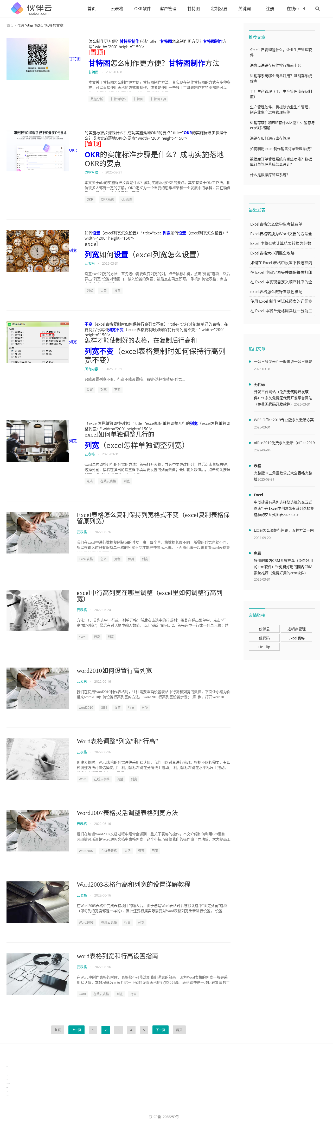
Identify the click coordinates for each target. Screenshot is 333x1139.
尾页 (179, 1030)
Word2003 (86, 922)
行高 (97, 637)
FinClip (264, 646)
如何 (104, 707)
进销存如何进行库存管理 (270, 138)
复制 (117, 559)
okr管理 (126, 199)
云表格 (117, 8)
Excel (258, 494)
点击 (103, 290)
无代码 (259, 384)
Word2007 (86, 851)
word (82, 994)
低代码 (264, 638)
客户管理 (168, 8)
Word (82, 779)
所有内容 (91, 368)
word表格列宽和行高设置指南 (117, 956)
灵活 (127, 851)
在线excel (296, 8)
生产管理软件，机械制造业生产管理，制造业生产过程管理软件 (281, 109)
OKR (73, 150)
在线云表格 (108, 481)
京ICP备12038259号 (164, 1116)
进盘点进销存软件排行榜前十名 (275, 65)
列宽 (73, 250)
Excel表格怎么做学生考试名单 (276, 224)
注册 (270, 8)
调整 (120, 779)
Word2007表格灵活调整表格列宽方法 (127, 813)
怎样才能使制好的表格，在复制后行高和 (141, 340)
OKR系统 (107, 199)
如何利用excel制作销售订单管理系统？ (281, 148)
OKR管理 (91, 172)
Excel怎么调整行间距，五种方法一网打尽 (284, 531)
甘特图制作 (129, 41)
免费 (257, 553)
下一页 (160, 1030)
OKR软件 (142, 8)
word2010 (86, 707)
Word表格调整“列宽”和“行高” (117, 741)
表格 (257, 465)
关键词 (244, 8)
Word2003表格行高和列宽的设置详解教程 (133, 884)
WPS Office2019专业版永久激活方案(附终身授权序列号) (284, 420)
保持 (131, 559)
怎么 (103, 559)
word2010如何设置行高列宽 (114, 671)
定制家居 (219, 8)
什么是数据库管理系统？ (270, 174)
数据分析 (97, 99)
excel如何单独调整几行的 (119, 434)
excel (91, 244)
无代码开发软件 (277, 404)
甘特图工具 (158, 99)
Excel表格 (86, 559)
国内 (268, 560)
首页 (91, 8)
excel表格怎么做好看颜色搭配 (276, 291)
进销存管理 (296, 628)
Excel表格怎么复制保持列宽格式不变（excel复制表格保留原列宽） (153, 518)
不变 (88, 324)
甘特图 (193, 8)
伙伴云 (264, 628)
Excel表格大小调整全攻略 (272, 253)
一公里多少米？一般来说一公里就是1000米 (283, 362)
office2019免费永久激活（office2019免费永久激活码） (284, 443)
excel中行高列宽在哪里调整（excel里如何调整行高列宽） (149, 596)
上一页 (76, 1030)
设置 (96, 232)
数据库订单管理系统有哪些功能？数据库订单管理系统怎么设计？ (281, 162)
